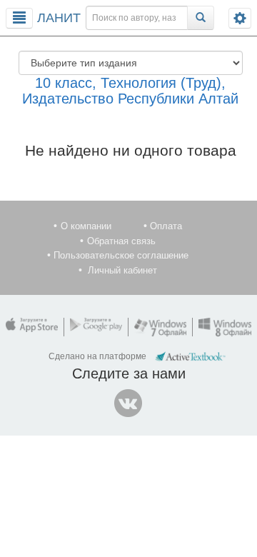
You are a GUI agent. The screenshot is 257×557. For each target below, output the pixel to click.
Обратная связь (121, 241)
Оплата (166, 226)
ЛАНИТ (59, 18)
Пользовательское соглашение (121, 255)
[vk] (128, 403)
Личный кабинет (122, 270)
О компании (86, 226)
